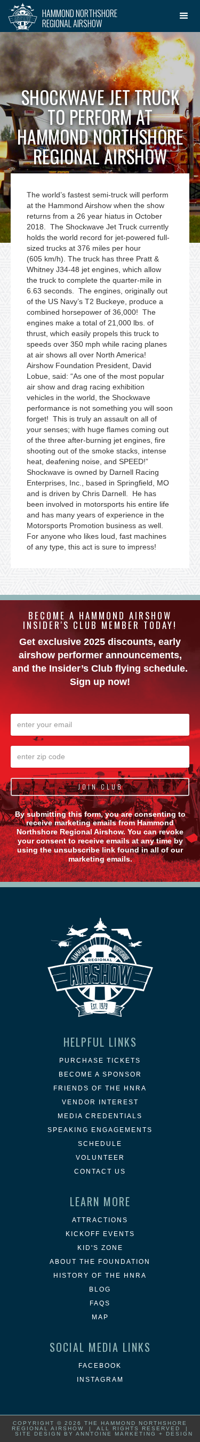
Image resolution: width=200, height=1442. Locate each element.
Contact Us (100, 1171)
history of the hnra (100, 1275)
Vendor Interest (100, 1102)
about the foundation (100, 1261)
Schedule (100, 1144)
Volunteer (100, 1157)
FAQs (100, 1303)
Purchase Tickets (100, 1060)
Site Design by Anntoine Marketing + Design (104, 1434)
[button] (184, 16)
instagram (100, 1379)
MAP (100, 1317)
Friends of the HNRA (100, 1088)
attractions (100, 1220)
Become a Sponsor (100, 1074)
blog (100, 1289)
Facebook (100, 1365)
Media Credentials (100, 1116)
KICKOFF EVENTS (100, 1234)
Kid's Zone (100, 1248)
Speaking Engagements (100, 1130)
